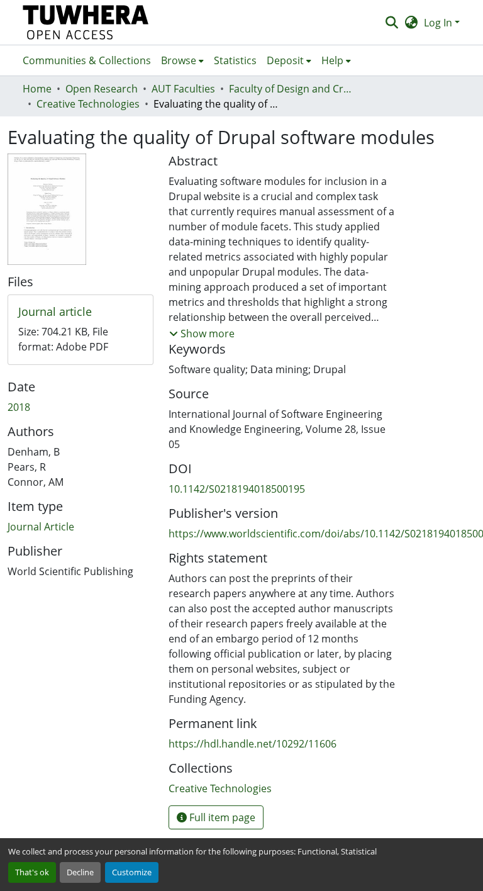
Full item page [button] (221, 817)
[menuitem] (182, 60)
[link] (80, 312)
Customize (132, 872)
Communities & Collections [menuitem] (87, 60)
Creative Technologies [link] (88, 104)
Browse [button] (178, 60)
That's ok (32, 872)
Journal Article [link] (41, 527)
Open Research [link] (101, 89)
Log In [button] (439, 23)
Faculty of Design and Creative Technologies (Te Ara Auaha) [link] (292, 89)
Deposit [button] (285, 60)
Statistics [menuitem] (235, 60)
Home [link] (37, 89)
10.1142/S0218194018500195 (237, 489)
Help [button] (332, 60)
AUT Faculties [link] (183, 89)
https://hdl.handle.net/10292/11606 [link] (252, 744)
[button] (86, 22)
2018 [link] (19, 407)
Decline (80, 872)
